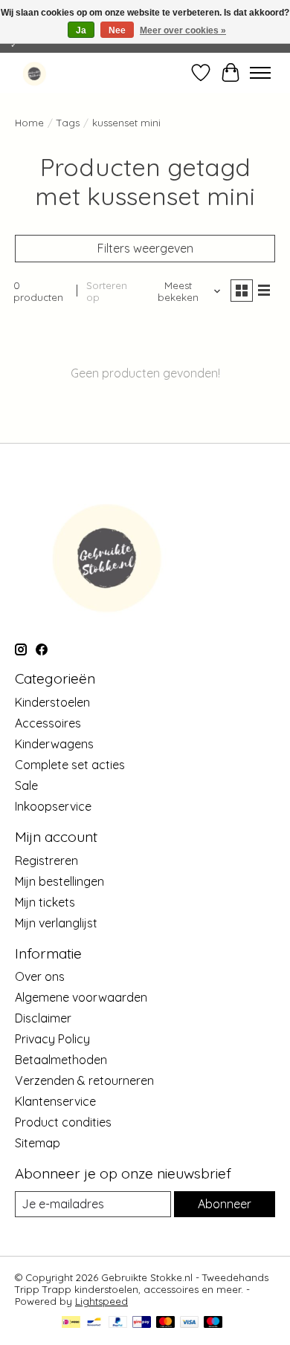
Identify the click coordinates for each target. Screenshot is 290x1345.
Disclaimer (43, 1018)
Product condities (63, 1122)
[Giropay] (141, 1323)
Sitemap (37, 1142)
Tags (68, 123)
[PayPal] (118, 1323)
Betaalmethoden (61, 1059)
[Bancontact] (94, 1323)
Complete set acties (70, 764)
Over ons (40, 976)
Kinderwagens (54, 743)
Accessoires (48, 723)
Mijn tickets (45, 902)
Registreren (46, 860)
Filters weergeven (145, 248)
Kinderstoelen (52, 702)
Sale (26, 785)
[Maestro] (213, 1323)
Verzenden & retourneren (84, 1080)
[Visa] (189, 1323)
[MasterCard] (165, 1323)
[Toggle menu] (260, 73)
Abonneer (224, 1203)
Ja (81, 30)
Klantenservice (55, 1101)
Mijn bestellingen (59, 881)
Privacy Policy (52, 1038)
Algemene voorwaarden (81, 997)
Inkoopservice (53, 806)
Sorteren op (106, 291)
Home (29, 123)
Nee (117, 30)
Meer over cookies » (183, 30)
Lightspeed (101, 1301)
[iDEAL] (71, 1323)
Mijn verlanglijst (56, 922)
